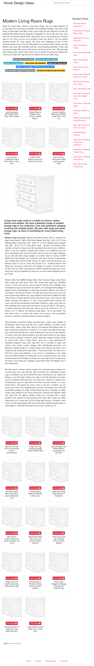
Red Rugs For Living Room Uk (81, 39)
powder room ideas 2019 (13, 63)
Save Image (11, 108)
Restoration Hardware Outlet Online (81, 150)
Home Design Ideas (19, 2)
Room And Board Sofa (82, 88)
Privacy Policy (50, 661)
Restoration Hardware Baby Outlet (81, 31)
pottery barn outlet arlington (46, 59)
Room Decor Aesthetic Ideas (82, 104)
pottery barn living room (57, 63)
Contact (38, 661)
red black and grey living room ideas (51, 70)
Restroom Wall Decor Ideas (81, 111)
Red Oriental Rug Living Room (80, 165)
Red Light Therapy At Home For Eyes (81, 126)
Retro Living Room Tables (80, 46)
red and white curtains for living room (20, 70)
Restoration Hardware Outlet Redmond (81, 119)
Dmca (28, 661)
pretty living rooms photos (23, 59)
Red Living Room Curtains (80, 133)
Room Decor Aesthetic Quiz (82, 53)
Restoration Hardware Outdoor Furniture (81, 75)
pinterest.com (16, 643)
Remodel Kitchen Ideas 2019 (80, 24)
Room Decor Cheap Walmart (81, 68)
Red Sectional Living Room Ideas (81, 82)
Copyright (64, 661)
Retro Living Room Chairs (80, 60)
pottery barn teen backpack (35, 63)
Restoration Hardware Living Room (81, 157)
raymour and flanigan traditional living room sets (35, 67)
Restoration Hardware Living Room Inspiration (81, 142)
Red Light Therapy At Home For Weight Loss (81, 96)
